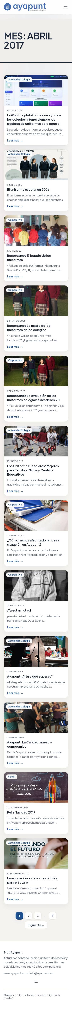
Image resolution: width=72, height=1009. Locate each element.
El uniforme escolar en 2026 (28, 189)
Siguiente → (36, 925)
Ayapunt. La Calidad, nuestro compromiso (29, 744)
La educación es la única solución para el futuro (32, 880)
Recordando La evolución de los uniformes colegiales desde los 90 (33, 398)
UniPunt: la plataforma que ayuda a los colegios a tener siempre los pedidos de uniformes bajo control (34, 119)
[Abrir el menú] (66, 7)
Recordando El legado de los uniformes (29, 257)
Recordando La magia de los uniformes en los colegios (28, 328)
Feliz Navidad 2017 (21, 812)
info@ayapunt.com (42, 973)
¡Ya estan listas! (19, 610)
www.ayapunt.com (16, 973)
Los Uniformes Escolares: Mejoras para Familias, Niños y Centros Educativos (33, 470)
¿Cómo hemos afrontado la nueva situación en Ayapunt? (33, 542)
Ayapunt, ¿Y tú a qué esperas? (30, 676)
